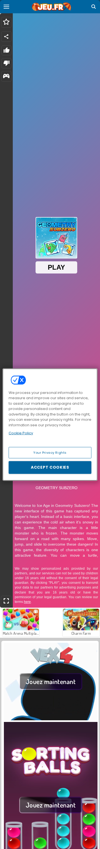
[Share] (6, 36)
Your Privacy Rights (50, 452)
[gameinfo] (6, 76)
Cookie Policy (21, 433)
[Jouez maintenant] (51, 718)
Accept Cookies (50, 467)
